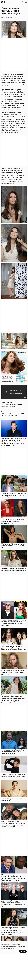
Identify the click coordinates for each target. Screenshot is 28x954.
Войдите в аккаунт (7, 413)
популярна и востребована (13, 96)
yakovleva (9, 403)
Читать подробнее (9, 948)
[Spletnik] (5, 2)
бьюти (19, 404)
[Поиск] (22, 2)
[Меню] (26, 2)
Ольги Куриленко (8, 75)
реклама (12, 406)
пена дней (4, 406)
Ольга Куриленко (11, 404)
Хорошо (23, 951)
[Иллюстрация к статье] (14, 29)
